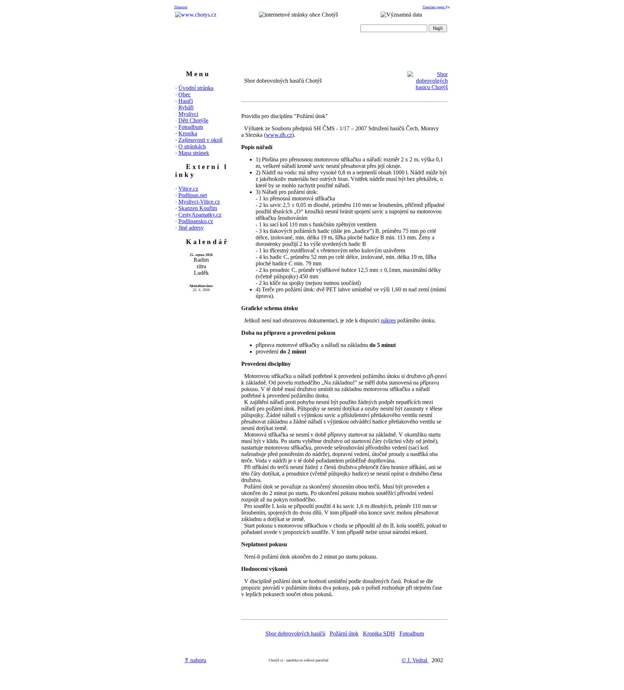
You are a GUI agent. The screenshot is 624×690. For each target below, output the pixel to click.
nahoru (195, 660)
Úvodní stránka (195, 88)
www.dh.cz (279, 135)
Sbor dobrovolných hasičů (295, 633)
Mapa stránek (193, 153)
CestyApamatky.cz (199, 215)
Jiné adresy (191, 228)
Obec (184, 94)
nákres (388, 320)
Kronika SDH (379, 633)
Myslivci (188, 114)
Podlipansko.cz (195, 221)
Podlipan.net (192, 195)
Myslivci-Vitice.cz (199, 202)
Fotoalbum (190, 127)
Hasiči (185, 101)
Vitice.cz (188, 189)
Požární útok (344, 633)
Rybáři (186, 107)
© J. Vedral (415, 660)
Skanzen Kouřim (197, 208)
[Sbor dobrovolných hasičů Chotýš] (427, 87)
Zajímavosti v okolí (200, 140)
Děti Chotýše (193, 120)
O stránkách (192, 146)
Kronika (187, 133)
